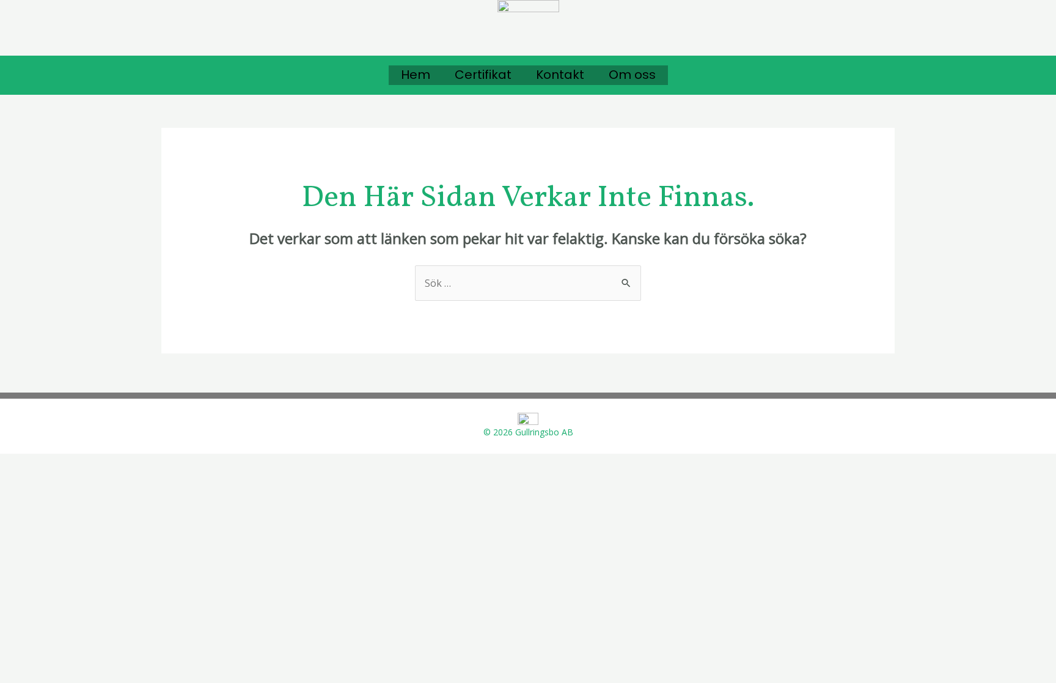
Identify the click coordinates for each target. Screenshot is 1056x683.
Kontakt (560, 74)
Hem (415, 74)
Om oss (632, 74)
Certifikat (483, 74)
